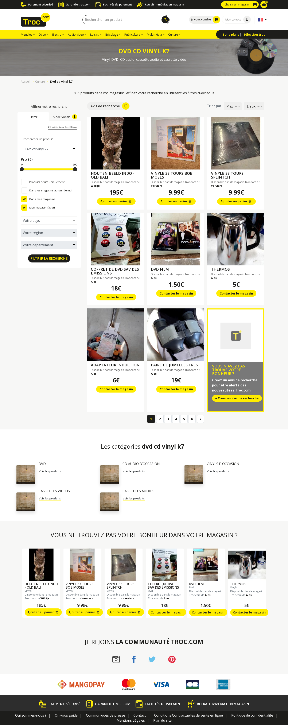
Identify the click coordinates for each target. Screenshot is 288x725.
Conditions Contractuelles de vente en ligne (188, 715)
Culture (40, 81)
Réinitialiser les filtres (62, 127)
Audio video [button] (76, 34)
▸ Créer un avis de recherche (236, 398)
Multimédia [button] (154, 34)
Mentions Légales (131, 720)
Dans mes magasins (42, 199)
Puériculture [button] (132, 34)
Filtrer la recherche (49, 258)
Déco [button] (42, 34)
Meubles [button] (26, 34)
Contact (139, 715)
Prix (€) (27, 159)
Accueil (25, 81)
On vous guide (66, 715)
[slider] (22, 169)
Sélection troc (254, 34)
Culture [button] (173, 34)
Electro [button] (57, 34)
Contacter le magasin (116, 297)
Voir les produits (50, 471)
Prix (230, 106)
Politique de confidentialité (252, 715)
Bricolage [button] (111, 34)
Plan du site (162, 720)
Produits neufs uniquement (47, 182)
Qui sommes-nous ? (30, 715)
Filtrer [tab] (33, 117)
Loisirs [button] (94, 34)
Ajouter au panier (116, 201)
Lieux (251, 106)
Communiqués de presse (105, 715)
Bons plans (230, 34)
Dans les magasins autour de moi (50, 190)
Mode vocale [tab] (61, 117)
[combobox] (126, 20)
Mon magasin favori (42, 207)
